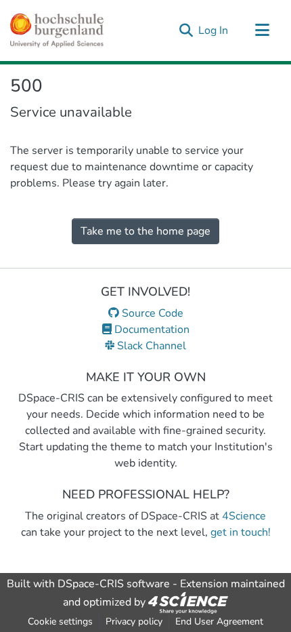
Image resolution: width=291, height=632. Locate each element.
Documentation (150, 329)
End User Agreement (219, 621)
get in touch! (240, 532)
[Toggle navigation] (262, 30)
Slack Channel (150, 345)
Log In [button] (213, 30)
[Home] (57, 30)
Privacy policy (134, 621)
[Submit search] (185, 30)
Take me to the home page (145, 231)
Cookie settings (60, 621)
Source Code (151, 313)
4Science (244, 516)
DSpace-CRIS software (114, 583)
